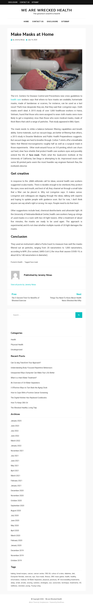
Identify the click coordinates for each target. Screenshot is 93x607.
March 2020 (15, 535)
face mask (34, 262)
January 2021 (16, 486)
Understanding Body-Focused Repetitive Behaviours (31, 368)
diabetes (68, 573)
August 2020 (16, 511)
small (18, 583)
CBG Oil (47, 573)
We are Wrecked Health (46, 10)
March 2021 (15, 476)
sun (50, 583)
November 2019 (17, 555)
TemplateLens (44, 602)
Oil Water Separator (34, 580)
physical (46, 580)
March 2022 (15, 441)
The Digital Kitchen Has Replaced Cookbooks (29, 398)
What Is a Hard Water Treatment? (24, 378)
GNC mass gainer (57, 577)
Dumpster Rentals (17, 577)
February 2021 (16, 481)
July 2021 (15, 456)
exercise (28, 577)
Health (20, 262)
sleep (13, 583)
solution (36, 583)
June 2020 (15, 520)
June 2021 (15, 461)
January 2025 (16, 421)
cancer (30, 573)
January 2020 (16, 545)
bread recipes (22, 573)
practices (53, 580)
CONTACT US (24, 2)
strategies (44, 583)
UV (80, 583)
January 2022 (16, 446)
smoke (23, 583)
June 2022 (15, 436)
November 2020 (17, 496)
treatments (74, 583)
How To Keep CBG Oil (19, 403)
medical (23, 580)
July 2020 (15, 515)
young (28, 586)
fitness (47, 577)
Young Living (35, 586)
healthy (73, 577)
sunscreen (57, 583)
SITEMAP (35, 2)
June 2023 (15, 426)
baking (13, 573)
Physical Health (17, 345)
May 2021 (15, 466)
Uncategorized (16, 350)
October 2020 (16, 501)
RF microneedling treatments (68, 580)
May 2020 (15, 525)
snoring (29, 583)
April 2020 (15, 530)
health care (16, 99)
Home (26, 21)
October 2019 (16, 560)
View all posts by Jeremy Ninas (23, 285)
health (67, 577)
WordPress (60, 602)
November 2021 (17, 451)
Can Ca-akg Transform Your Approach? (26, 363)
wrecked (21, 586)
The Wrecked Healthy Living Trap (24, 408)
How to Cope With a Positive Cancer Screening (29, 393)
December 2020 (17, 490)
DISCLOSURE (13, 2)
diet (73, 573)
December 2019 (17, 550)
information (15, 580)
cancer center (39, 573)
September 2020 (17, 506)
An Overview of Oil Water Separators (25, 383)
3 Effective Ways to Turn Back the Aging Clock (29, 388)
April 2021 (15, 471)
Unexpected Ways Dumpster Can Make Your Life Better (33, 373)
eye (33, 577)
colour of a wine (57, 573)
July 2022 (15, 431)
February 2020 (16, 540)
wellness (14, 586)
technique (65, 583)
